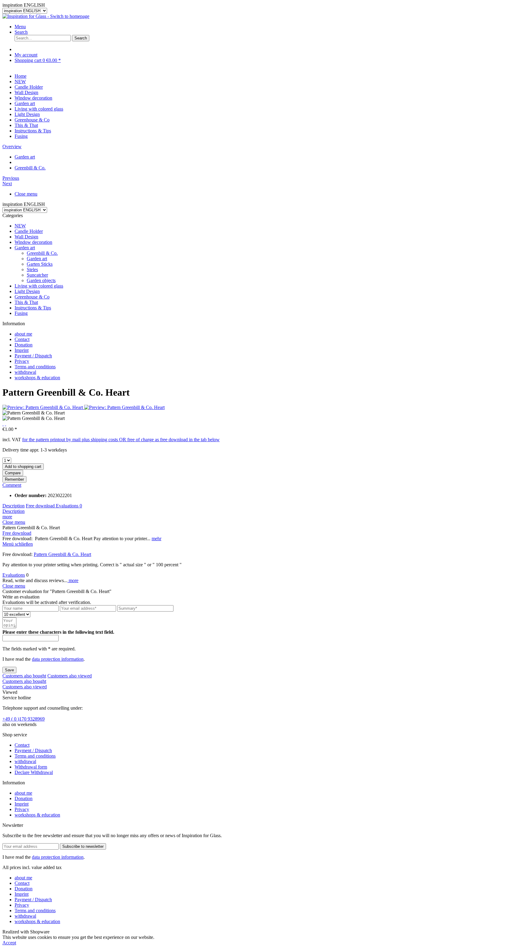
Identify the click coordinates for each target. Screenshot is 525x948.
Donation (24, 344)
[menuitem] (269, 26)
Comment (11, 485)
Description (13, 505)
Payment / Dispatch (33, 355)
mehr (156, 538)
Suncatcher (37, 275)
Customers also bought (24, 675)
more (7, 516)
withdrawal (25, 372)
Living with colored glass (39, 285)
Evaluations (69, 505)
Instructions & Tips (33, 307)
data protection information (58, 659)
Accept (9, 942)
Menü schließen (17, 544)
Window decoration (33, 242)
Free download (41, 505)
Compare (13, 473)
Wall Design (26, 236)
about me (23, 333)
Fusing (21, 313)
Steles (32, 269)
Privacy (22, 361)
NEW (20, 225)
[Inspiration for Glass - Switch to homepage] (45, 16)
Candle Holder (29, 231)
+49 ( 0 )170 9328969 (23, 718)
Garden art (25, 247)
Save (9, 670)
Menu (20, 26)
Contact (22, 339)
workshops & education (37, 377)
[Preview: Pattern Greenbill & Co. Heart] (43, 407)
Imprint (22, 350)
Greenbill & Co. (42, 253)
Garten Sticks (40, 264)
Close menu (26, 193)
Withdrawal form (31, 766)
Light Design (27, 291)
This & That (26, 302)
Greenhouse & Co (32, 296)
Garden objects (41, 280)
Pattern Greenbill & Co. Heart (62, 554)
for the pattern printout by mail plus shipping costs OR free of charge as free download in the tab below (121, 439)
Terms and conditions (35, 366)
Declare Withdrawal (34, 772)
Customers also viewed (69, 675)
